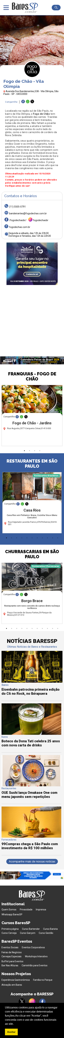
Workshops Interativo (36, 956)
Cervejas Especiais (12, 956)
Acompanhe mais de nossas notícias (32, 861)
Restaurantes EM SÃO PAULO (32, 464)
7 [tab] (37, 538)
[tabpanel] (32, 416)
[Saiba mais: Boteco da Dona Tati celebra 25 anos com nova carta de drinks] (31, 734)
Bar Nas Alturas (10, 965)
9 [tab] (47, 538)
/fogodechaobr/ (17, 220)
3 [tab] (34, 450)
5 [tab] (27, 538)
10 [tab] (52, 538)
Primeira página (10, 929)
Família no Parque (42, 980)
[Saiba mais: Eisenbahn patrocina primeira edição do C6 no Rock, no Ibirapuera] (32, 681)
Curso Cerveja (9, 933)
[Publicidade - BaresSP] (32, 264)
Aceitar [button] (11, 1032)
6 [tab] (32, 538)
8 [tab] (42, 538)
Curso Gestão (46, 933)
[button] (14, 1024)
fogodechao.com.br (19, 227)
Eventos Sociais (10, 947)
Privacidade (26, 909)
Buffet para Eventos (12, 961)
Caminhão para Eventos (34, 965)
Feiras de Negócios (12, 952)
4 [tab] (39, 450)
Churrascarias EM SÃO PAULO (32, 554)
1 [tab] (24, 450)
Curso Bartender (31, 929)
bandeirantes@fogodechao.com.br (28, 213)
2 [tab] (29, 450)
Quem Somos (9, 909)
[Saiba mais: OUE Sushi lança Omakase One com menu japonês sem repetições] (31, 785)
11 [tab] (57, 538)
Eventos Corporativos (33, 947)
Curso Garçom (27, 933)
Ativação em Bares (12, 984)
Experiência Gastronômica (16, 980)
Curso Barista (50, 929)
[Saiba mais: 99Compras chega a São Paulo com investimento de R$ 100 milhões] (31, 836)
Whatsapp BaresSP (12, 914)
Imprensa (41, 909)
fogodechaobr (40, 220)
